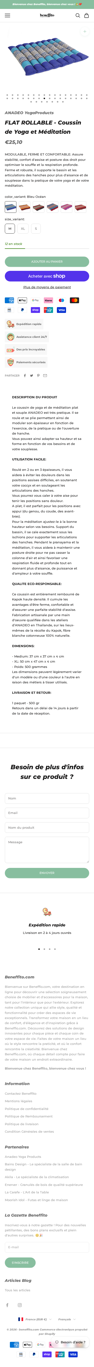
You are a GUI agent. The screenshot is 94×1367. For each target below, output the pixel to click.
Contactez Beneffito (20, 1093)
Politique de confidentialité (26, 1109)
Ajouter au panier (47, 261)
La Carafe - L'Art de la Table (27, 1192)
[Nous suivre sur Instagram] (19, 1305)
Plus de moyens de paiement (47, 287)
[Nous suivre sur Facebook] (7, 1305)
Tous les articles (17, 1290)
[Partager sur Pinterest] (38, 375)
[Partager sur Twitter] (32, 375)
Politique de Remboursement (29, 1116)
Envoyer (47, 873)
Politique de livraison (22, 1124)
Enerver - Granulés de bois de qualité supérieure (44, 1185)
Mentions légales (18, 1101)
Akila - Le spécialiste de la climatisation (37, 1177)
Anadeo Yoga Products (23, 1157)
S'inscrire (20, 1262)
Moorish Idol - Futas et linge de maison (36, 1200)
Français (64, 1319)
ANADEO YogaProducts (29, 113)
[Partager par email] (45, 375)
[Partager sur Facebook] (25, 375)
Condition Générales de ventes (29, 1131)
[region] (47, 924)
